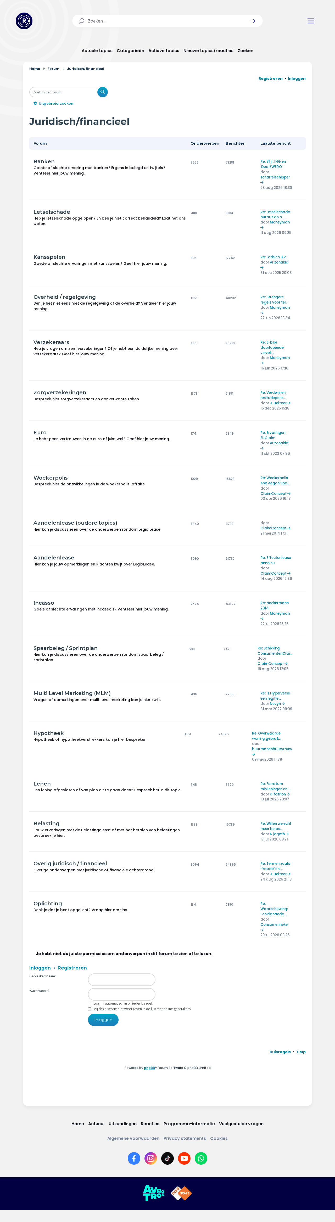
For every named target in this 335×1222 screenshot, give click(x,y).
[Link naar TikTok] (167, 1158)
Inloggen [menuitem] (297, 78)
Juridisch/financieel (79, 121)
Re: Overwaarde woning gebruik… (266, 736)
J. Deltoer (278, 403)
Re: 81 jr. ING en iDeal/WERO (273, 164)
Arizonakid (279, 262)
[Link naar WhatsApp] (201, 1158)
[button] (252, 21)
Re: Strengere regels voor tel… (274, 300)
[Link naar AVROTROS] (153, 1193)
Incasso (44, 603)
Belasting (46, 823)
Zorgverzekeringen (60, 392)
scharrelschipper (275, 177)
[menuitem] (280, 1052)
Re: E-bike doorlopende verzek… (272, 347)
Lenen (42, 784)
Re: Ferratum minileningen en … (275, 786)
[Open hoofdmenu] (311, 21)
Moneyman (280, 222)
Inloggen (40, 968)
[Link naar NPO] (181, 1193)
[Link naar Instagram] (150, 1158)
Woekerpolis (51, 478)
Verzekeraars (51, 342)
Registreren (72, 968)
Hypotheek (49, 733)
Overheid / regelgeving (65, 297)
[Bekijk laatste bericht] (262, 182)
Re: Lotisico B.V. (273, 257)
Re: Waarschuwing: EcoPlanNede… (274, 909)
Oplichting (48, 903)
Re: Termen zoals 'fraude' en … (275, 866)
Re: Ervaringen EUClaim (272, 435)
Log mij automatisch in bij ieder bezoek (123, 1003)
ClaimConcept (273, 493)
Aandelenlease (54, 557)
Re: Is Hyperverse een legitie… (275, 696)
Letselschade (52, 212)
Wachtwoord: (39, 991)
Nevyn (275, 703)
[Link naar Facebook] (134, 1158)
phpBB (149, 1068)
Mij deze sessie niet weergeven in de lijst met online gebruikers (142, 1009)
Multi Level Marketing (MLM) (72, 693)
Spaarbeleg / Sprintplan (66, 648)
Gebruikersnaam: (42, 976)
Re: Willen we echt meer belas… (275, 826)
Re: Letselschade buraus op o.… (275, 215)
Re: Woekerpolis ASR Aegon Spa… (275, 480)
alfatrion (278, 794)
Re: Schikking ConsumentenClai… (275, 651)
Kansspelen (49, 257)
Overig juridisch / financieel (70, 863)
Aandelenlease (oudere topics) (75, 523)
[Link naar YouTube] (184, 1158)
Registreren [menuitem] (271, 78)
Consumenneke (274, 924)
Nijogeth (277, 834)
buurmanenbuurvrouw (272, 749)
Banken (44, 161)
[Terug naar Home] (24, 21)
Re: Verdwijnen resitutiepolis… (273, 395)
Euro (40, 432)
